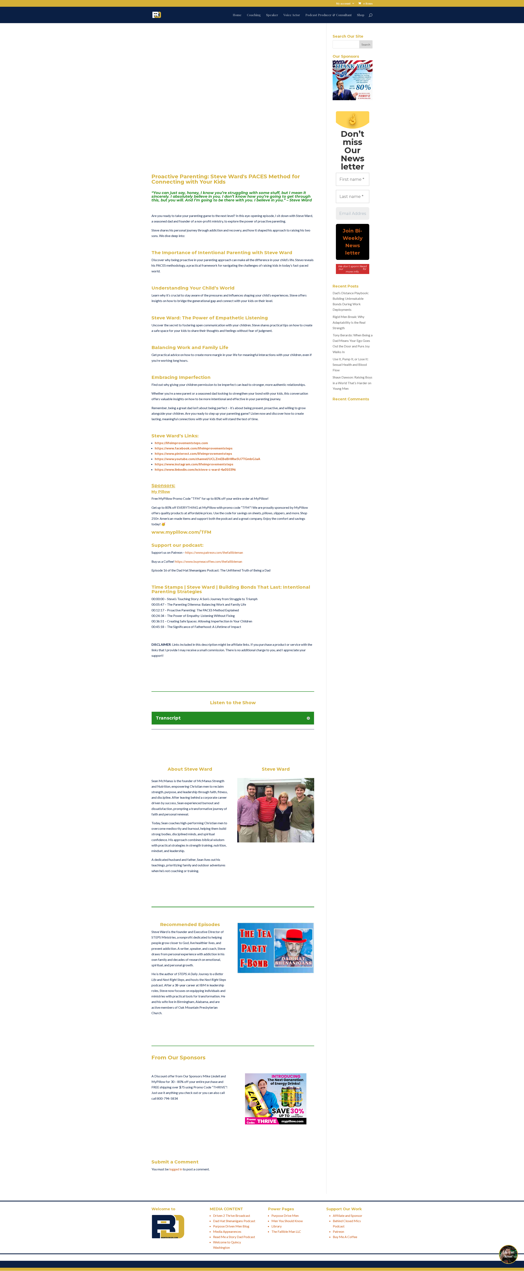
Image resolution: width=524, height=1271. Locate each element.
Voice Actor (291, 15)
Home (237, 15)
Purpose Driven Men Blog (231, 1226)
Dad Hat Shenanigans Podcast (234, 1221)
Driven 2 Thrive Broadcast (231, 1215)
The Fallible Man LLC (286, 1231)
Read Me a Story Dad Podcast (234, 1237)
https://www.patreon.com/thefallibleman (214, 552)
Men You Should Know (287, 1221)
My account (343, 3)
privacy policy (353, 269)
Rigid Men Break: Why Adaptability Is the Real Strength (349, 322)
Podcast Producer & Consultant (328, 15)
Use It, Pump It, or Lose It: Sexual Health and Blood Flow (350, 364)
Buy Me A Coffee (345, 1237)
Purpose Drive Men (285, 1215)
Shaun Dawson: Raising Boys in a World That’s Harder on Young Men (352, 382)
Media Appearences (227, 1231)
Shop (360, 15)
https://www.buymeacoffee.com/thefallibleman (208, 561)
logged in (175, 1169)
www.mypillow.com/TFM (181, 532)
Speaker (272, 15)
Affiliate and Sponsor (347, 1215)
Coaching (254, 15)
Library (276, 1226)
